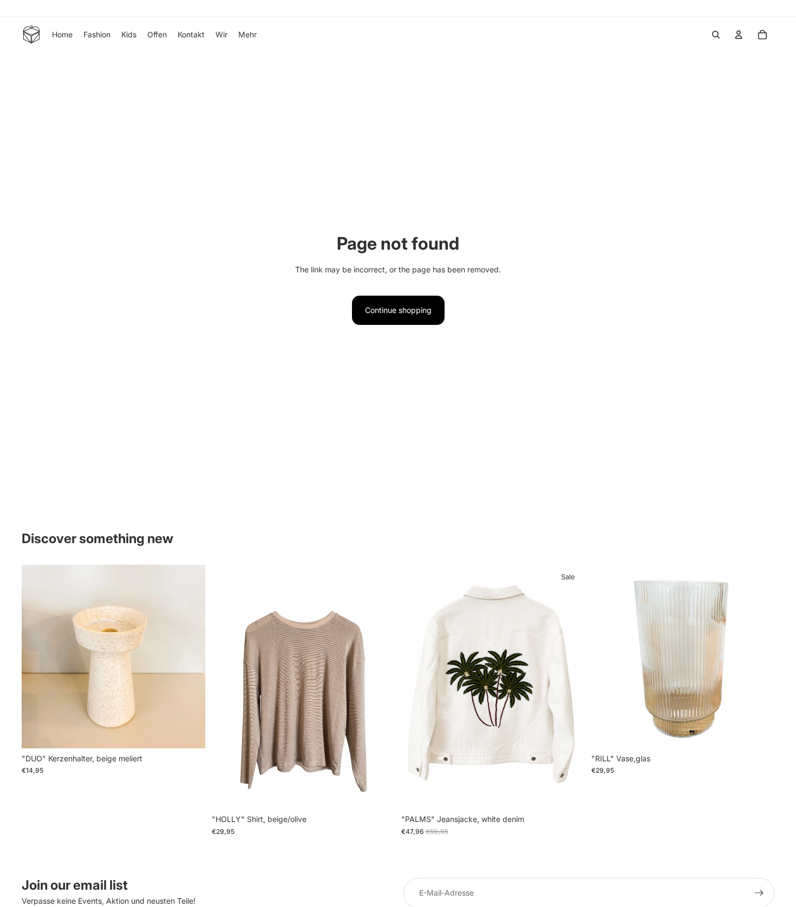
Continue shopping (398, 310)
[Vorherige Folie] (38, 656)
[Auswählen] (378, 792)
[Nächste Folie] (189, 656)
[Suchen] (716, 35)
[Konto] (739, 35)
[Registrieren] (759, 893)
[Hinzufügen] (188, 731)
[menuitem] (247, 34)
